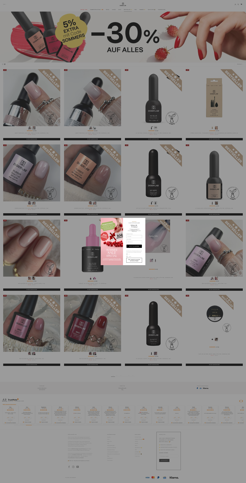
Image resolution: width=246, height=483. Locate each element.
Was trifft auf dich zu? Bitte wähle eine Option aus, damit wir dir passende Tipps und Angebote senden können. (134, 252)
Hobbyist (130, 256)
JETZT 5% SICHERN (134, 246)
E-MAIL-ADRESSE (128, 239)
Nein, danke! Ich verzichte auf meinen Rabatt (134, 260)
